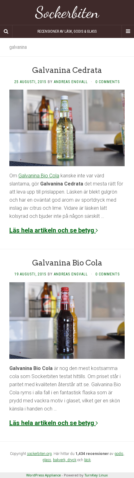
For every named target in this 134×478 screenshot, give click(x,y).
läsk (87, 460)
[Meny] (128, 31)
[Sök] (6, 31)
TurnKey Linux (96, 475)
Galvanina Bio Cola (38, 176)
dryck (71, 460)
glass (46, 460)
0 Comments (107, 82)
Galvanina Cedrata (67, 70)
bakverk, (60, 460)
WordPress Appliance (43, 475)
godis (118, 454)
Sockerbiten (67, 12)
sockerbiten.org (39, 454)
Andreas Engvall (71, 82)
